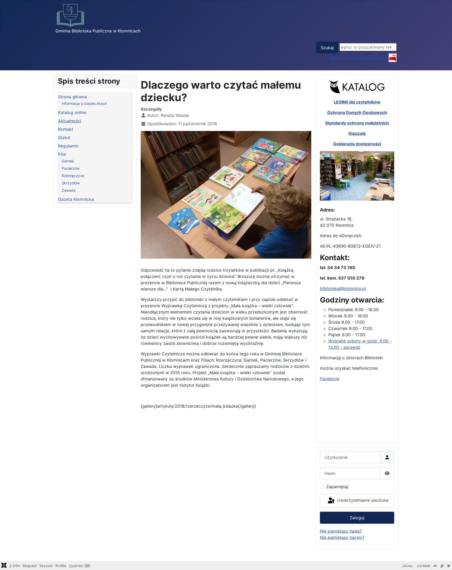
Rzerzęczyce (73, 175)
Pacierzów (71, 168)
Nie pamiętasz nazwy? (342, 537)
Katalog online (72, 112)
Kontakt (65, 129)
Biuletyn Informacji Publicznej (359, 57)
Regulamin (68, 146)
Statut (64, 137)
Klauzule (357, 133)
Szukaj (327, 47)
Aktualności (69, 120)
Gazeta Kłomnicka (76, 199)
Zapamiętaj (337, 486)
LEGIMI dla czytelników (357, 102)
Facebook (330, 378)
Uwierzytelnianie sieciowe (362, 500)
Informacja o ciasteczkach (84, 103)
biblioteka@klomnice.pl (343, 288)
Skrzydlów (71, 183)
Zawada (69, 190)
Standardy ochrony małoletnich (357, 123)
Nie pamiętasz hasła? (341, 531)
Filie (62, 154)
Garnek (68, 161)
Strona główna (72, 96)
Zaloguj (357, 517)
